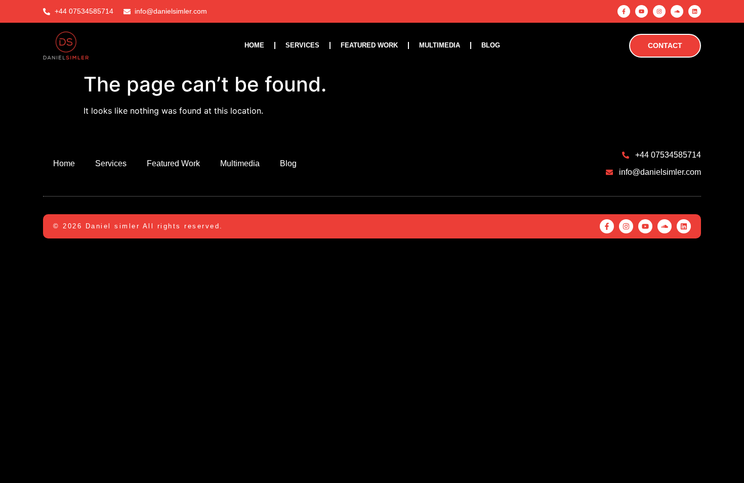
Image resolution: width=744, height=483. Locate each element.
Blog (490, 45)
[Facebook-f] (623, 11)
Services (302, 45)
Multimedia (439, 45)
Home (254, 45)
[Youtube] (641, 11)
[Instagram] (659, 11)
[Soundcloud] (677, 11)
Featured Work (369, 45)
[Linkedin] (694, 11)
